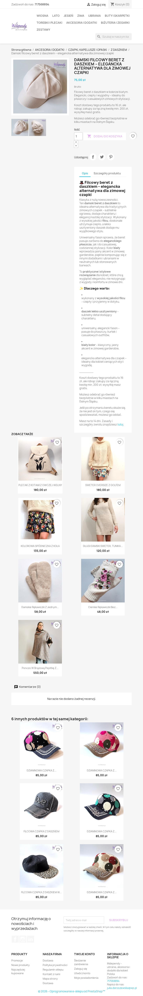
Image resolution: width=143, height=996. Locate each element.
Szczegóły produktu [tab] (107, 173)
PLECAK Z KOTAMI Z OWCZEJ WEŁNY (40, 485)
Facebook (15, 939)
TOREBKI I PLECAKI (49, 23)
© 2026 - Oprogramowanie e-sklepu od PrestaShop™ (71, 991)
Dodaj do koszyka (104, 136)
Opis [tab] (85, 173)
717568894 (42, 4)
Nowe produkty (20, 965)
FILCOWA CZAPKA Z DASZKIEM (41, 831)
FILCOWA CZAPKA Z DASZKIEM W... (41, 892)
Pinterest (110, 156)
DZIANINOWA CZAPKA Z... (41, 770)
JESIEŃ (68, 16)
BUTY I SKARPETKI (117, 16)
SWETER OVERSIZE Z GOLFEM (103, 485)
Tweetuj (101, 156)
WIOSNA (42, 16)
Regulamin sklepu (53, 969)
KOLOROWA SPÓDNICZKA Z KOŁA (40, 546)
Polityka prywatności (55, 965)
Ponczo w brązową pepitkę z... (40, 668)
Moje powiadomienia (86, 977)
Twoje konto (84, 954)
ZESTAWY (43, 30)
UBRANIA (94, 16)
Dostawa (48, 960)
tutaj (120, 424)
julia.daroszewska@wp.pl (122, 988)
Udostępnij (92, 156)
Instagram (22, 939)
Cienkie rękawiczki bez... (103, 607)
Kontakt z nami (51, 974)
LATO (56, 16)
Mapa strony (50, 978)
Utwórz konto (82, 973)
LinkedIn (30, 939)
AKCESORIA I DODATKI (81, 23)
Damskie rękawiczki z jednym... (40, 607)
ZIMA (80, 16)
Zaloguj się (80, 968)
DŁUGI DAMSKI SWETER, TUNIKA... (103, 546)
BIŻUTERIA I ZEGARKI (115, 23)
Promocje (17, 960)
